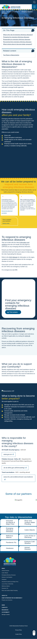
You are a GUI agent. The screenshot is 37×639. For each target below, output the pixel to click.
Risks (3, 568)
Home (3, 11)
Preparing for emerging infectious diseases (16, 37)
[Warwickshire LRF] (11, 7)
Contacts (4, 607)
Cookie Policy (18, 634)
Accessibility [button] (6, 612)
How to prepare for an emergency (12, 598)
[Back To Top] (34, 633)
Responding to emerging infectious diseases (16, 39)
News (3, 605)
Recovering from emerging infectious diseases (17, 42)
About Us (4, 595)
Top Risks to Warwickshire (13, 11)
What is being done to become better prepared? (17, 44)
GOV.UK (27, 336)
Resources (5, 610)
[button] (13, 312)
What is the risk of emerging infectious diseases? (18, 34)
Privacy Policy (18, 630)
